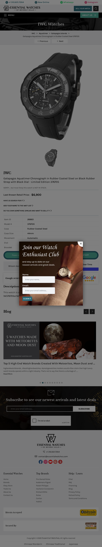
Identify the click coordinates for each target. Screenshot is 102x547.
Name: (25, 274)
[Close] (80, 244)
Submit (27, 299)
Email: (25, 285)
